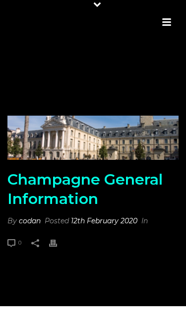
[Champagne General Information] (93, 138)
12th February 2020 (104, 220)
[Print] (58, 242)
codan (30, 220)
